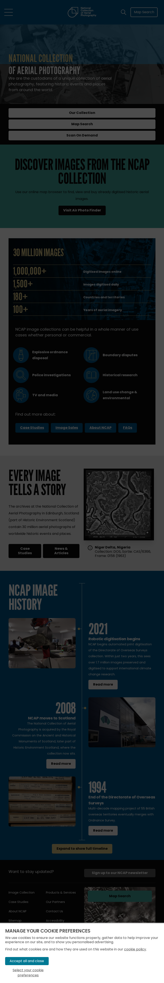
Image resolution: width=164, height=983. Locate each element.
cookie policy (135, 949)
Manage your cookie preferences (47, 931)
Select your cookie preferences (28, 973)
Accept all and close (27, 961)
